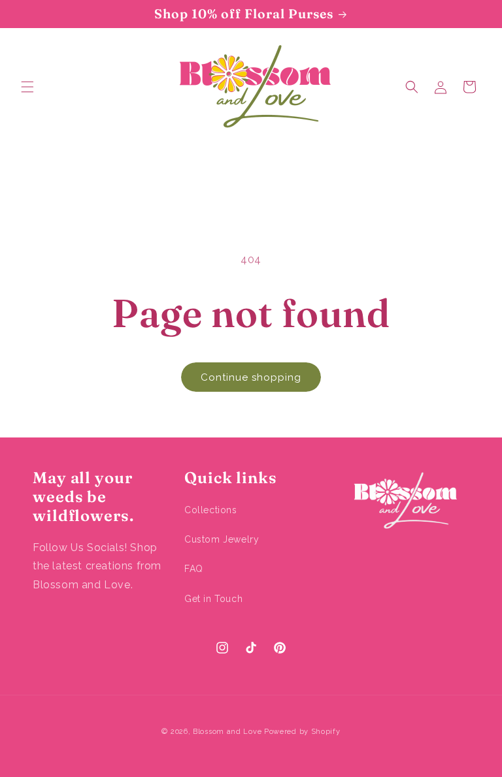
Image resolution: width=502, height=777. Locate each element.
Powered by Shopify (302, 731)
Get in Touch (213, 599)
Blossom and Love (227, 731)
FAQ (193, 568)
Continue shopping (251, 377)
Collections (210, 510)
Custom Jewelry (221, 539)
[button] (27, 86)
